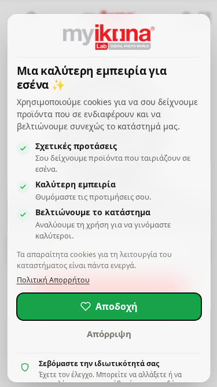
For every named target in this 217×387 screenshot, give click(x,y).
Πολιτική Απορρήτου (52, 280)
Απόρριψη (108, 333)
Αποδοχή (116, 306)
